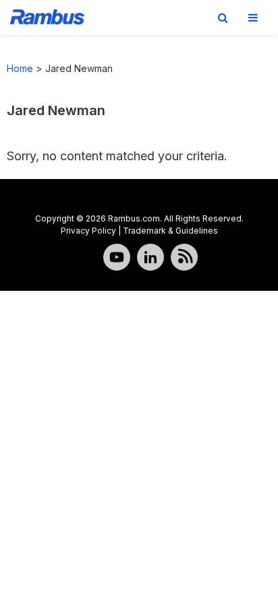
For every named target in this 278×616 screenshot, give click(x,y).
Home (20, 68)
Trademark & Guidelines (170, 231)
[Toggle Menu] (253, 17)
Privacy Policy (88, 231)
